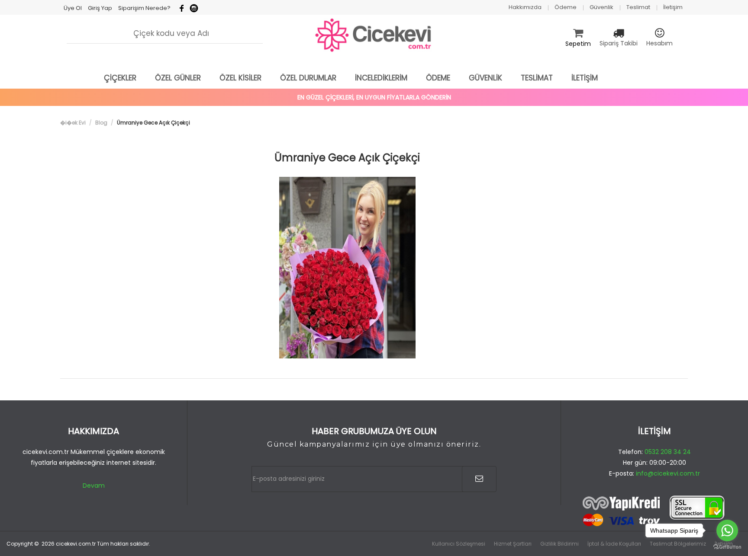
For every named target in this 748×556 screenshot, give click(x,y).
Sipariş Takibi (619, 43)
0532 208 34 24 (668, 451)
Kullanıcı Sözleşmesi (458, 543)
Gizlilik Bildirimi (559, 543)
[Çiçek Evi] (374, 35)
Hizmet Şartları (513, 543)
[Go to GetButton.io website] (727, 547)
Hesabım (659, 43)
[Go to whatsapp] (727, 530)
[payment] (654, 511)
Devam (94, 485)
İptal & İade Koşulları (614, 543)
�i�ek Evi (73, 122)
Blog (101, 122)
